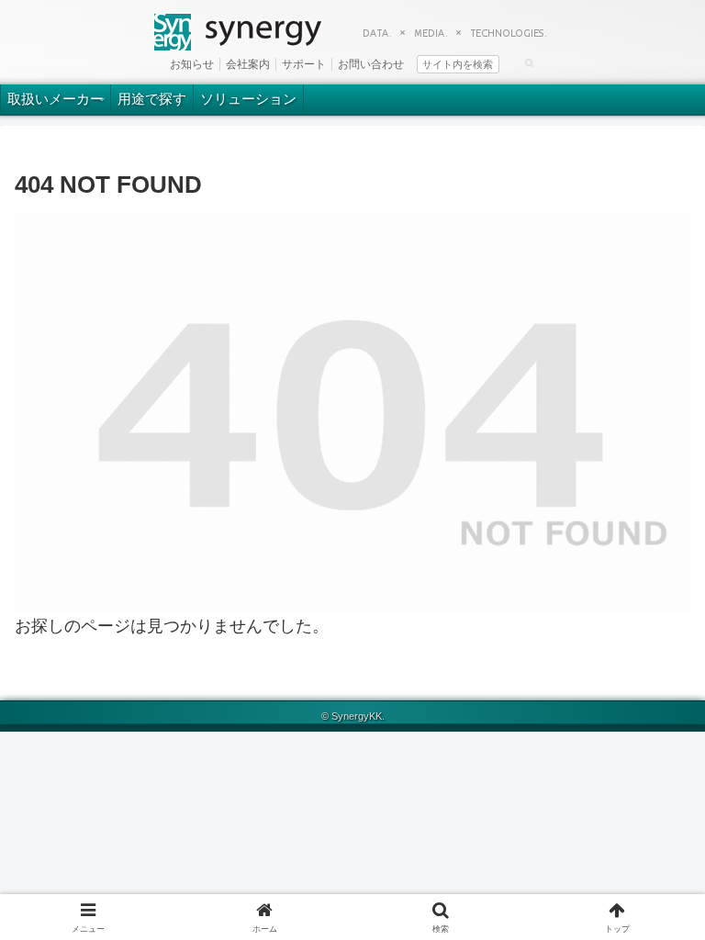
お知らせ (192, 64)
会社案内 (248, 64)
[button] (529, 62)
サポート (304, 64)
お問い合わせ (371, 64)
